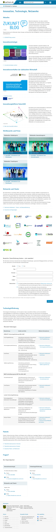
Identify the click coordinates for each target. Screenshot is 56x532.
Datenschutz (7, 523)
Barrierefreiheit (7, 525)
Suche (6, 522)
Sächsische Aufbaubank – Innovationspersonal (45, 378)
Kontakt (6, 520)
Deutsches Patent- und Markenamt (12, 448)
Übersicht (6, 516)
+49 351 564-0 (26, 505)
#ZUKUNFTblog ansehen (9, 37)
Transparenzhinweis (8, 527)
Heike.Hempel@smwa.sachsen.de (40, 478)
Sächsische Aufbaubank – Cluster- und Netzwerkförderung (17, 207)
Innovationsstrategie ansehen (10, 65)
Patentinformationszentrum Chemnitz (12, 443)
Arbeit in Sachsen (25, 521)
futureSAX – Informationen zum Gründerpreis (12, 156)
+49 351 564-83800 (11, 474)
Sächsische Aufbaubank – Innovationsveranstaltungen (46, 399)
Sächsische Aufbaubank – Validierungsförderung (45, 363)
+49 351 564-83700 (36, 474)
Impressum (7, 518)
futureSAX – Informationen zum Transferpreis (12, 182)
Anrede (13, 266)
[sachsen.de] (8, 2)
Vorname (13, 272)
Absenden (50, 301)
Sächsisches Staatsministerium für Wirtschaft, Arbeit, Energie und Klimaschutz (13, 507)
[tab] (19, 503)
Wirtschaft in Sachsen (11, 6)
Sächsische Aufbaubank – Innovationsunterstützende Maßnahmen (45, 409)
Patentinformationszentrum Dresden (12, 446)
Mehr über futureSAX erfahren (11, 126)
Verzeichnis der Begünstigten (10, 209)
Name (14, 276)
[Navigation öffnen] (20, 2)
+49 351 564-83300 (11, 491)
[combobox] (34, 2)
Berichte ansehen (8, 95)
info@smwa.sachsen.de (28, 508)
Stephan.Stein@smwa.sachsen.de (14, 495)
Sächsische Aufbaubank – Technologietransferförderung (46, 346)
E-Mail (41, 520)
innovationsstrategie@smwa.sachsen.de (15, 478)
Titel (14, 269)
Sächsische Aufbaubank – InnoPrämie (45, 354)
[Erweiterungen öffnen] (50, 2)
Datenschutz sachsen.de (46, 283)
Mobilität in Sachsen (25, 522)
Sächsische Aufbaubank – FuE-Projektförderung (45, 338)
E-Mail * (13, 279)
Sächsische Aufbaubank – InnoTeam (45, 386)
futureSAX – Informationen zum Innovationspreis (38, 156)
